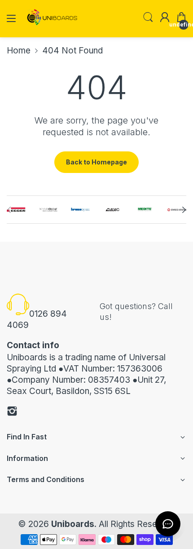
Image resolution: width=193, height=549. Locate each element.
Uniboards (72, 524)
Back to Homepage (96, 162)
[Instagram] (12, 413)
